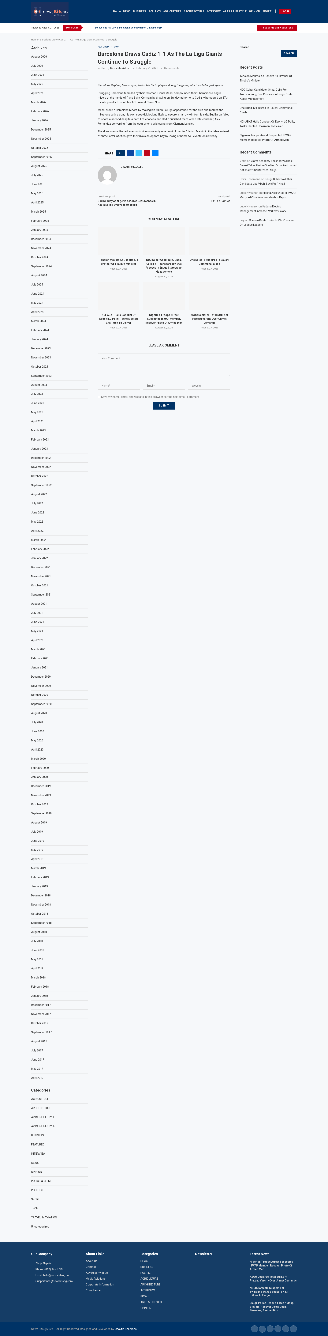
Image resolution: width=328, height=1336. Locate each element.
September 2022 (41, 485)
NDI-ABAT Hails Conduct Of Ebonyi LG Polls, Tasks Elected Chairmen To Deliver (118, 318)
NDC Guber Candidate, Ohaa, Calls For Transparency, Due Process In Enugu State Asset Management (266, 94)
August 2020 (39, 713)
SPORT (267, 11)
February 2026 (40, 111)
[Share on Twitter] (139, 153)
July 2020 (37, 722)
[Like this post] (122, 153)
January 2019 (39, 886)
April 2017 (37, 1078)
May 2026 (37, 84)
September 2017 (41, 1032)
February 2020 (40, 768)
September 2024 (41, 266)
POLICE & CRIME (41, 1181)
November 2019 (41, 795)
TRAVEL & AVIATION (44, 1217)
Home (117, 11)
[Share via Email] (155, 153)
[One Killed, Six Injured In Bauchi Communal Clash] (209, 241)
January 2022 (39, 558)
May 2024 (37, 303)
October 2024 (39, 257)
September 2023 (41, 375)
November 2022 (41, 467)
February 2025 (40, 220)
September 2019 (41, 813)
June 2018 (37, 950)
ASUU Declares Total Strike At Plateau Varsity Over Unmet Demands (209, 318)
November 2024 (41, 248)
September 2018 (41, 923)
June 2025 (37, 184)
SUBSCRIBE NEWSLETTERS (277, 27)
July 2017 (37, 1050)
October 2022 (39, 476)
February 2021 (40, 658)
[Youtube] (253, 27)
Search (244, 47)
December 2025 (41, 129)
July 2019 (37, 831)
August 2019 (39, 822)
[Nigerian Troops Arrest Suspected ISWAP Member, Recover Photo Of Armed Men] (164, 296)
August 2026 (39, 56)
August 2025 (39, 166)
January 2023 (39, 448)
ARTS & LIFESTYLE (235, 11)
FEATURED (37, 1144)
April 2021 (37, 640)
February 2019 (40, 877)
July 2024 (37, 284)
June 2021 (37, 622)
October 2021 (39, 585)
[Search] (295, 11)
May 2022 (37, 521)
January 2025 (39, 230)
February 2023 (40, 439)
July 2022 (37, 503)
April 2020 (37, 749)
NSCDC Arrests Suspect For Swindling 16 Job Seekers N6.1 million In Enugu (269, 1291)
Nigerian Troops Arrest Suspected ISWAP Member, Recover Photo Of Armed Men (163, 318)
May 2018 (37, 959)
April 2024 (37, 312)
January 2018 (39, 995)
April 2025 (37, 202)
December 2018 (41, 895)
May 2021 (37, 631)
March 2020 (38, 758)
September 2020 (41, 704)
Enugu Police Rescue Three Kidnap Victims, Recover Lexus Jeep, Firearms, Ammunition (271, 1306)
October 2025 (39, 147)
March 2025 (38, 211)
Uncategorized (40, 1226)
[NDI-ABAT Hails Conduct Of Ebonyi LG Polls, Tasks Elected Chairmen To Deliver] (118, 296)
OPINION (254, 11)
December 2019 (41, 786)
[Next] (91, 28)
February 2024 (40, 330)
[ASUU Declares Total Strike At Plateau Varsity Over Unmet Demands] (209, 296)
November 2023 (41, 357)
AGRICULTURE (172, 11)
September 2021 (41, 594)
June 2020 (37, 731)
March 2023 (38, 430)
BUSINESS (139, 11)
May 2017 (37, 1068)
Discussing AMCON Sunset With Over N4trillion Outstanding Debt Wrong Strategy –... (140, 27)
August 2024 (39, 275)
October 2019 (39, 804)
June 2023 (37, 403)
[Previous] (86, 28)
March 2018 (38, 977)
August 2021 (39, 603)
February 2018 (40, 986)
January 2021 (39, 667)
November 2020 (41, 685)
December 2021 (41, 567)
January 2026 (39, 120)
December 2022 (41, 458)
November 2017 (41, 1014)
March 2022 (38, 540)
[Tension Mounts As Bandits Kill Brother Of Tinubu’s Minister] (118, 241)
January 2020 (39, 777)
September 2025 (41, 157)
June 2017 (37, 1059)
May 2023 (37, 412)
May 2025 (37, 193)
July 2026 (37, 65)
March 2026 (38, 102)
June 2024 (37, 293)
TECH (34, 1208)
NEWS (127, 11)
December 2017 (41, 1005)
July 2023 (37, 394)
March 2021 (38, 649)
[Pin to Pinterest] (147, 153)
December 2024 (41, 239)
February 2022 (40, 549)
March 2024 (38, 321)
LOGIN (285, 11)
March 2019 (38, 868)
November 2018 (41, 904)
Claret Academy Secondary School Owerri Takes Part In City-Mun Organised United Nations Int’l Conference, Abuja (268, 165)
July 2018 (37, 941)
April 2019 (37, 859)
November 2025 (41, 138)
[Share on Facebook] (130, 153)
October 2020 (39, 695)
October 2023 (39, 366)
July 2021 (37, 613)
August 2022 (39, 494)
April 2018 (37, 968)
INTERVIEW (214, 11)
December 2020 (41, 676)
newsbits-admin (120, 68)
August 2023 (39, 385)
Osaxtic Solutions (126, 1329)
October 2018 (39, 913)
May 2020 (37, 740)
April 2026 (37, 93)
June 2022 (37, 512)
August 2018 (39, 932)
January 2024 (39, 339)
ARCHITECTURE (194, 11)
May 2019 (37, 850)
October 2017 (39, 1023)
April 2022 (37, 530)
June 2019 (37, 840)
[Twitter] (249, 27)
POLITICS (154, 11)
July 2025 (37, 175)
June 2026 (37, 75)
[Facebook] (245, 27)
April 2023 (37, 421)
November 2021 (41, 576)
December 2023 (41, 348)
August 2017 (39, 1041)
